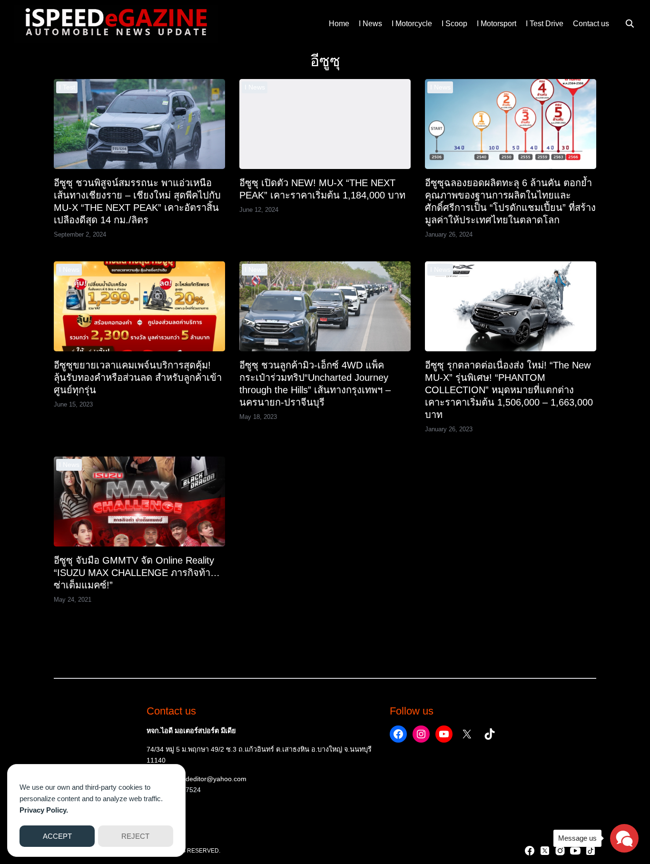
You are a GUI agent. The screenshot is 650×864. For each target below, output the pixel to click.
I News (370, 24)
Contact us (591, 24)
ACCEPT (57, 836)
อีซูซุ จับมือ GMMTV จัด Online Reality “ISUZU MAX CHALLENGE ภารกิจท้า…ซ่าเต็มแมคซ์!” (137, 572)
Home (339, 24)
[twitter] (545, 850)
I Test (67, 87)
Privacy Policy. (44, 810)
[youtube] (575, 850)
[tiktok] (590, 850)
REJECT (135, 836)
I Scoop (454, 24)
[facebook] (529, 850)
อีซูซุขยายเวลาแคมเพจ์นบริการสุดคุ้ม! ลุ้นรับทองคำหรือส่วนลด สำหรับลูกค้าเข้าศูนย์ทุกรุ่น (138, 377)
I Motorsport (496, 24)
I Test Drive (544, 24)
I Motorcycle (412, 24)
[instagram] (560, 850)
